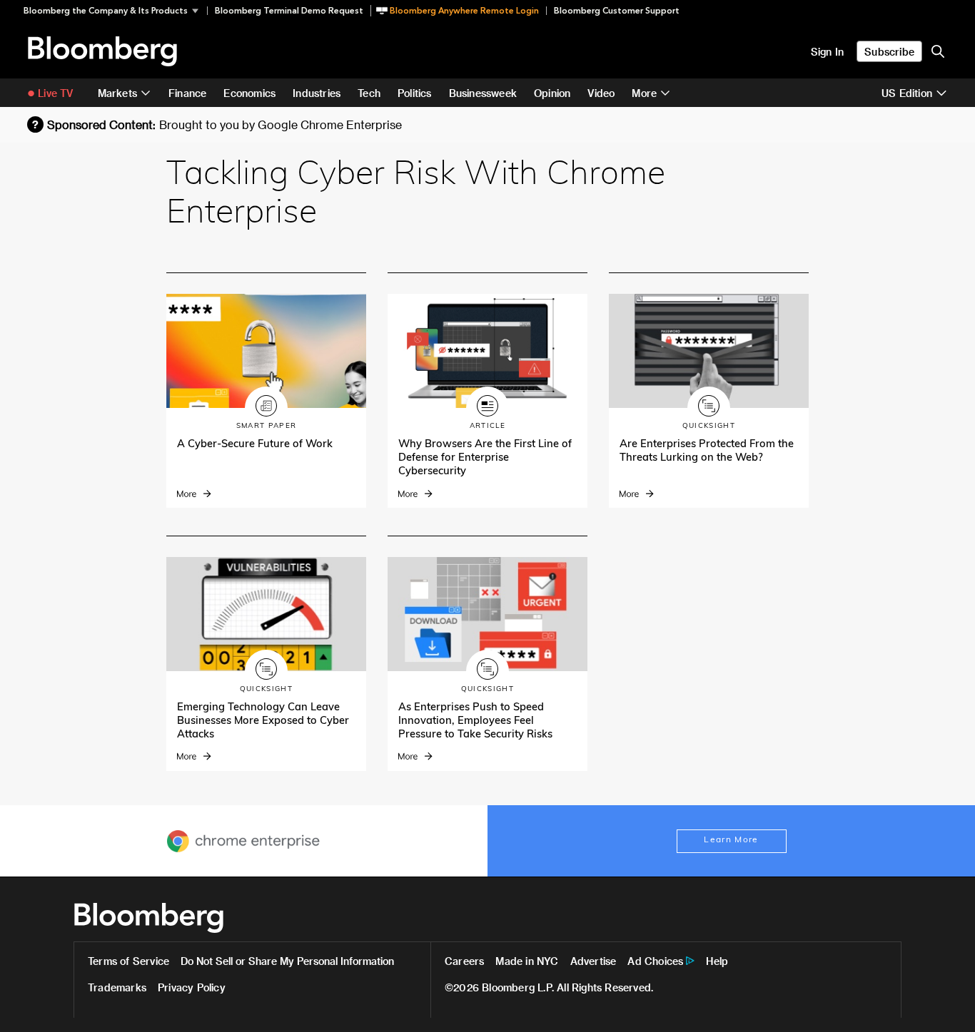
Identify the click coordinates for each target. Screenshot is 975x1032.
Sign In (827, 52)
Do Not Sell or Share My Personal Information (287, 961)
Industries (316, 93)
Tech (369, 93)
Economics (249, 93)
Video (601, 93)
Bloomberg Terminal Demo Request (289, 10)
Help (717, 961)
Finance (187, 93)
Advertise (593, 961)
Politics (415, 93)
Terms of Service (128, 961)
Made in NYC (526, 961)
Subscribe (889, 52)
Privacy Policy (192, 987)
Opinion (552, 93)
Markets (117, 93)
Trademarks (117, 987)
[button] (115, 10)
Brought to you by (280, 124)
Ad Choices (655, 961)
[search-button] (938, 51)
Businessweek (483, 93)
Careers (464, 961)
